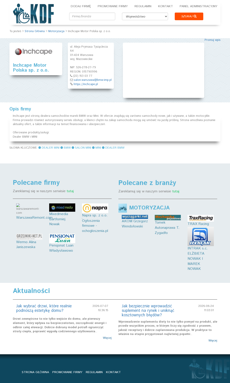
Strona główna (35, 372)
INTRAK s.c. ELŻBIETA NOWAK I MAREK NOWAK (198, 258)
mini (98, 148)
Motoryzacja (56, 31)
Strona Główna (35, 31)
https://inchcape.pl (86, 84)
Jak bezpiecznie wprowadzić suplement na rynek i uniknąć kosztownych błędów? (148, 310)
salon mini (83, 148)
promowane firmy (67, 372)
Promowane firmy (113, 6)
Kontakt (165, 6)
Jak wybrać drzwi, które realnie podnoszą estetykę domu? (44, 308)
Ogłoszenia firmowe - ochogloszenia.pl (95, 226)
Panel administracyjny (198, 6)
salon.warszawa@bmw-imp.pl (93, 80)
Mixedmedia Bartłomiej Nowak (58, 219)
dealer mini (51, 148)
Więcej (107, 338)
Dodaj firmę (81, 6)
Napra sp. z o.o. (95, 215)
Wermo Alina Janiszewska (26, 245)
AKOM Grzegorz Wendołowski (135, 224)
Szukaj (187, 16)
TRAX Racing (198, 224)
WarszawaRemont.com (34, 217)
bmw (67, 148)
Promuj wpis (213, 40)
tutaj (70, 191)
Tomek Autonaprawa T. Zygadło (167, 228)
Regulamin (143, 6)
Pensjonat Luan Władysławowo (61, 248)
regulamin (94, 372)
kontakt (113, 372)
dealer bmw (114, 148)
